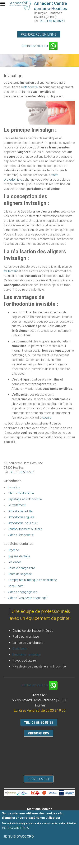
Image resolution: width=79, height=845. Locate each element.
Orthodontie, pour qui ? (23, 523)
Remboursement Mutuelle (25, 529)
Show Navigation (4, 4)
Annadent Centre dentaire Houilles (50, 6)
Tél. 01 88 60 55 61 (52, 21)
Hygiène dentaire (19, 556)
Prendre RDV (38, 733)
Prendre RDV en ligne (38, 34)
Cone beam (20, 648)
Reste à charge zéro (21, 568)
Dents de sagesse (20, 574)
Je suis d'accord (18, 836)
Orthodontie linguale (21, 517)
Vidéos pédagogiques (22, 592)
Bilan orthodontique (21, 493)
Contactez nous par (35, 46)
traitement (11, 271)
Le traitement (17, 505)
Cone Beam (16, 586)
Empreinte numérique (26, 654)
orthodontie (30, 87)
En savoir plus (15, 828)
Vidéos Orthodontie (21, 535)
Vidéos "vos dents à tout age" (28, 598)
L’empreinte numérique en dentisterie (32, 580)
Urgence (13, 550)
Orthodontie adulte (20, 511)
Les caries (14, 562)
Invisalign (14, 487)
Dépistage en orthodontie (25, 499)
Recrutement (38, 779)
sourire (47, 417)
